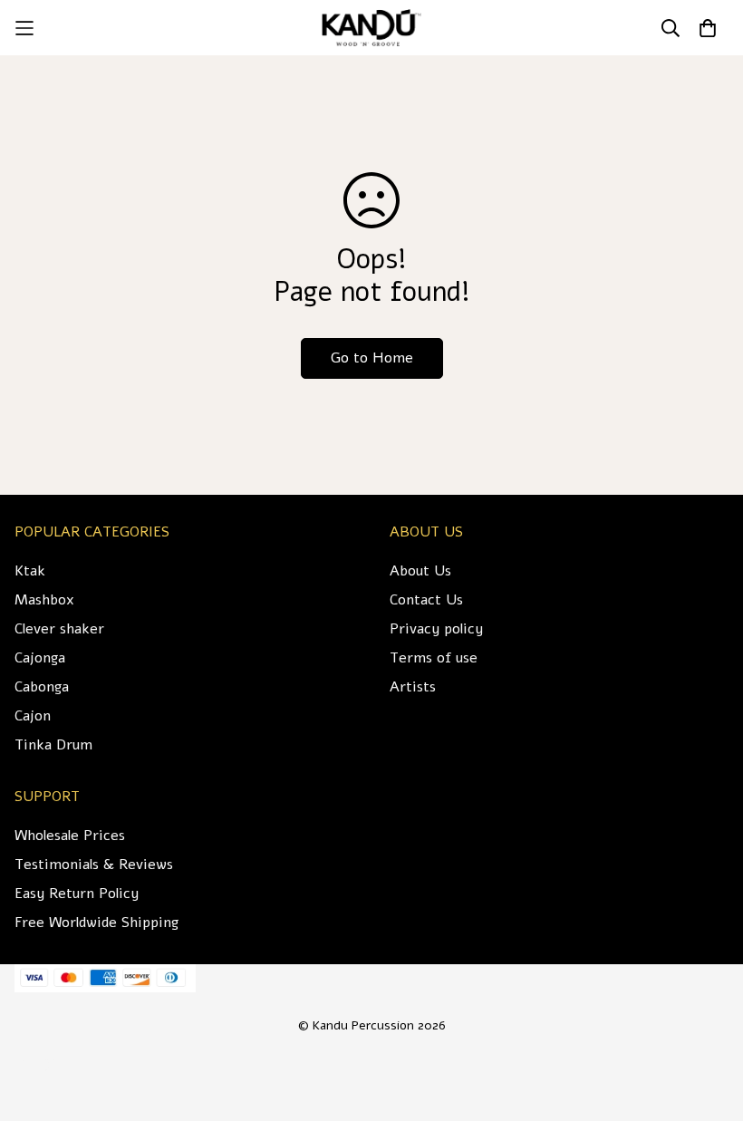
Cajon (32, 716)
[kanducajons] (371, 27)
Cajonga (39, 658)
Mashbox (44, 600)
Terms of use (434, 658)
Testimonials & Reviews (93, 865)
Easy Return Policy (76, 894)
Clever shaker (59, 629)
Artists (413, 687)
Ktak (29, 571)
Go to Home (372, 358)
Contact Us (426, 600)
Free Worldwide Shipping (96, 923)
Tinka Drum (53, 745)
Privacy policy (436, 629)
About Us (420, 571)
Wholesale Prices (69, 836)
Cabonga (41, 687)
